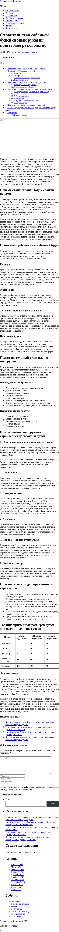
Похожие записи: (20, 115)
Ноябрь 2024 (17, 877)
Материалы (18, 75)
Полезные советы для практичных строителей (26, 105)
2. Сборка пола (20, 94)
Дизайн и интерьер (14, 18)
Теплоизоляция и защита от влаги (27, 78)
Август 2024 (17, 884)
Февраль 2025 (17, 869)
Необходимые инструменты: (25, 85)
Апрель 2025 (17, 864)
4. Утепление (19, 98)
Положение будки (21, 80)
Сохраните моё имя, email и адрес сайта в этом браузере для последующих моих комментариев (29, 788)
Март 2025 (16, 867)
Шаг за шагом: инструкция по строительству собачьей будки (32, 89)
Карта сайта (11, 28)
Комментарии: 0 (31, 52)
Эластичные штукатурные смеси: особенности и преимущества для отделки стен (28, 838)
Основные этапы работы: (24, 87)
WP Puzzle (12, 926)
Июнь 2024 (16, 889)
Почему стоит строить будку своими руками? (26, 68)
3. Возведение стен (21, 96)
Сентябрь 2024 (18, 882)
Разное (8, 25)
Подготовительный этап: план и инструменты (26, 82)
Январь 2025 (17, 872)
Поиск (8, 799)
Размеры (17, 73)
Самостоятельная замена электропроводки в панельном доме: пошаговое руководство (31, 818)
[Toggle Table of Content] (2, 64)
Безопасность (11, 20)
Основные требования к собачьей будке (23, 71)
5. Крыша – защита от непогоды (26, 100)
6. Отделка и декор (21, 103)
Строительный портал (10, 1)
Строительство (12, 10)
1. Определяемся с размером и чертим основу (31, 92)
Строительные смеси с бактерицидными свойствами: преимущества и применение (30, 823)
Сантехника (11, 15)
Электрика (10, 13)
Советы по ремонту (14, 23)
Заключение (12, 113)
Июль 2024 (16, 887)
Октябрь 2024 (17, 879)
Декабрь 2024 (17, 874)
